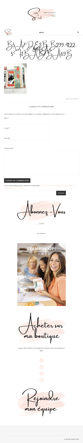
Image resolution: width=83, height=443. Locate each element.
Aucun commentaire (72, 99)
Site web (7, 138)
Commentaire (8, 148)
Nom (6, 118)
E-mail (7, 128)
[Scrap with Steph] (41, 14)
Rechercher (61, 193)
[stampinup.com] (41, 274)
